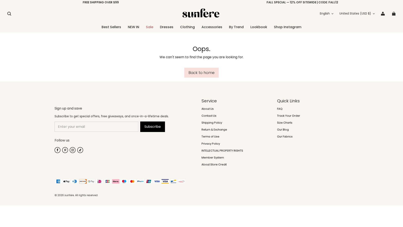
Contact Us (209, 116)
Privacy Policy (211, 144)
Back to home (201, 72)
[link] (187, 27)
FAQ (280, 109)
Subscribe (152, 126)
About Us (208, 109)
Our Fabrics (285, 137)
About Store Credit (214, 164)
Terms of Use (210, 137)
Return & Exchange (214, 130)
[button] (9, 14)
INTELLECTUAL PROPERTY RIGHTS (222, 151)
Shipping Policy (212, 123)
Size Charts (284, 123)
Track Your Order (288, 116)
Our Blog (283, 130)
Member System (213, 158)
